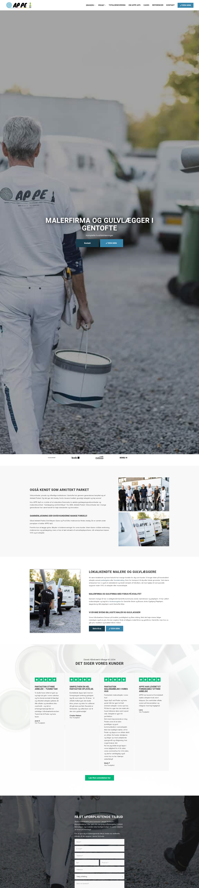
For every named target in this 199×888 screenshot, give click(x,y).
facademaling (119, 580)
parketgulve (105, 580)
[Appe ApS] (19, 5)
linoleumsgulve (115, 601)
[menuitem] (91, 5)
